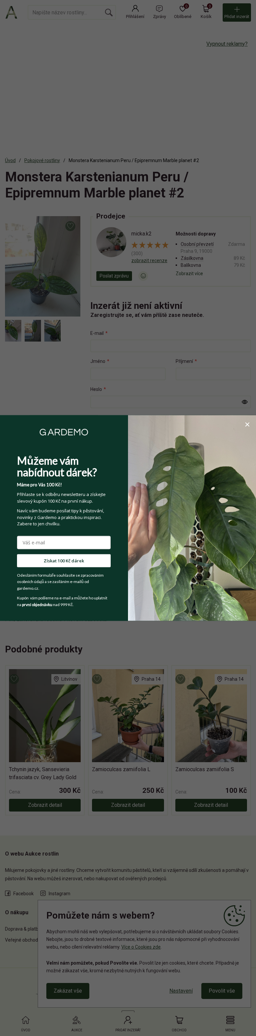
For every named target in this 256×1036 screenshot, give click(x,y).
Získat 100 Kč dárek (64, 560)
